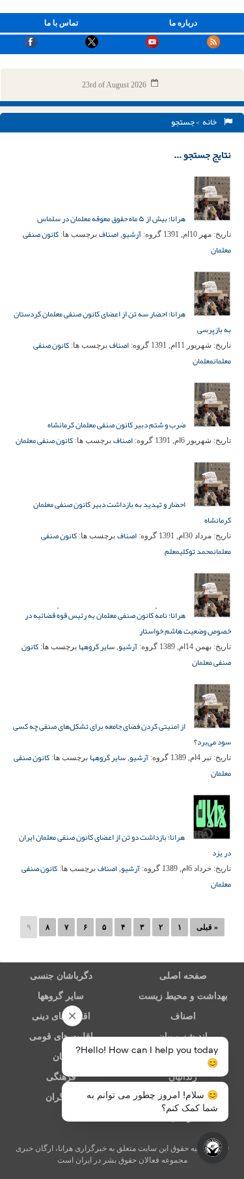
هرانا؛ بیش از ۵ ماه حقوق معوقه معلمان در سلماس (112, 218)
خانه (210, 122)
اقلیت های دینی (61, 1016)
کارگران (61, 1097)
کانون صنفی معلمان (44, 440)
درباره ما (183, 22)
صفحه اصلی (183, 976)
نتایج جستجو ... (202, 154)
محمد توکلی (196, 551)
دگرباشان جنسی (61, 976)
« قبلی (207, 927)
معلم (172, 551)
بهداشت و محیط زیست (183, 996)
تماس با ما (61, 22)
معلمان (203, 361)
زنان (61, 1057)
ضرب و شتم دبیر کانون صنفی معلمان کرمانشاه (117, 425)
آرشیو (131, 234)
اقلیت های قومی (61, 1036)
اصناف (108, 234)
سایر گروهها (97, 646)
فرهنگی (61, 1077)
